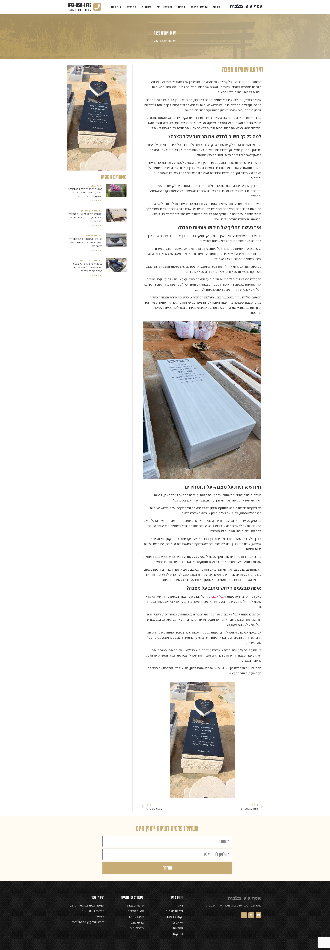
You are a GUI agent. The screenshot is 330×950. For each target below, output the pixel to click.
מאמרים (147, 7)
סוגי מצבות (95, 185)
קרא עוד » (97, 200)
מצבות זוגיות (94, 235)
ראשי (216, 7)
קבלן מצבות (217, 596)
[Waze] (244, 915)
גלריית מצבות (199, 7)
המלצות (131, 7)
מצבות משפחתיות (91, 260)
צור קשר (116, 7)
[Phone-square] (251, 915)
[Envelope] (258, 915)
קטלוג (181, 7)
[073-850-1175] (97, 7)
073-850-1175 (79, 5)
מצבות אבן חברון (91, 210)
